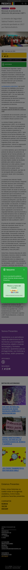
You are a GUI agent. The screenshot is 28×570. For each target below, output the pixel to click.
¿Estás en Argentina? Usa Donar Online (14, 295)
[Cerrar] (24, 269)
